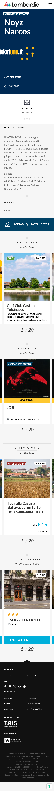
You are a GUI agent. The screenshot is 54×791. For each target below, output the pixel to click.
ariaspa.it (7, 676)
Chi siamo (8, 698)
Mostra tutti (27, 247)
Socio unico (31, 698)
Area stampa (9, 709)
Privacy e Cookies (33, 703)
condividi (14, 86)
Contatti (7, 703)
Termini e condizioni (34, 709)
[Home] (21, 4)
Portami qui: (31, 224)
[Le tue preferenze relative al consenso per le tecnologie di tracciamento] (49, 786)
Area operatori (32, 676)
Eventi (7, 127)
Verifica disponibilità (27, 564)
